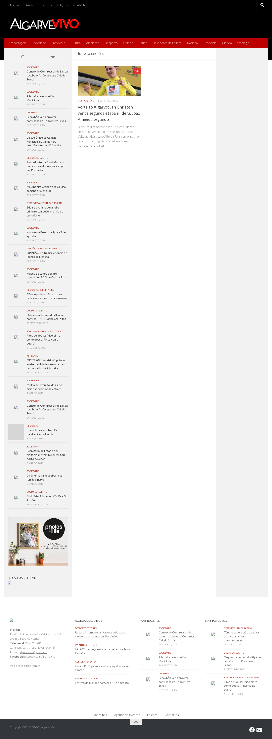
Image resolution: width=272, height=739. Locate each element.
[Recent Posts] (23, 57)
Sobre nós (13, 5)
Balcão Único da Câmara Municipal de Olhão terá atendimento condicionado (44, 141)
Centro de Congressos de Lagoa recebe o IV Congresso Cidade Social (47, 75)
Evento (44, 158)
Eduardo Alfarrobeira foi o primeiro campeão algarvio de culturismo (45, 211)
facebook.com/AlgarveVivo (40, 656)
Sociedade (39, 43)
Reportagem (18, 43)
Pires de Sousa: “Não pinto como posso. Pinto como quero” (43, 339)
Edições (62, 5)
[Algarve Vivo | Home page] (44, 24)
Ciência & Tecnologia (235, 43)
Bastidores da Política (167, 43)
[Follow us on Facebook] (252, 730)
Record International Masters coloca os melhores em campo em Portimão (46, 166)
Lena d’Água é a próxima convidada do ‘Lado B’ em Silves (174, 681)
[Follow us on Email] (259, 730)
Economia (210, 43)
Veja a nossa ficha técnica (25, 665)
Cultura (76, 43)
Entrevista (58, 43)
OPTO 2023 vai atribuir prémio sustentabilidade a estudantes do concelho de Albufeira (46, 364)
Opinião (128, 43)
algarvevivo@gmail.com (33, 652)
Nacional (192, 43)
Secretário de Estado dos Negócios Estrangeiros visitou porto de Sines (46, 454)
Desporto (111, 43)
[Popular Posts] (53, 57)
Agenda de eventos (39, 5)
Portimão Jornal (52, 203)
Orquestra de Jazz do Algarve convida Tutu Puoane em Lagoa (242, 661)
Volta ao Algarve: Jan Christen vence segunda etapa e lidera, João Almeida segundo (109, 113)
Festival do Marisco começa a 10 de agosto (102, 682)
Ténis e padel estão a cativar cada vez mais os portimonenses (241, 636)
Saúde (143, 43)
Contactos (80, 5)
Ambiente (92, 43)
